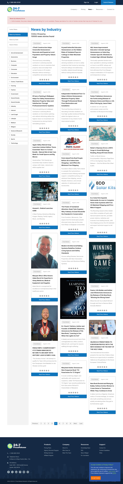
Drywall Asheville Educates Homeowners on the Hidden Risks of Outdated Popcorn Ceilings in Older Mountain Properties (71, 52)
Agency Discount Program (51, 450)
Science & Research (16, 131)
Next (75, 423)
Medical (13, 122)
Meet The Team (67, 453)
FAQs (100, 453)
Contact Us (110, 9)
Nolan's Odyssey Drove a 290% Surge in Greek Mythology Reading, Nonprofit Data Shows (101, 150)
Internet (13, 110)
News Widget (84, 453)
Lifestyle (13, 118)
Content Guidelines (104, 450)
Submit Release (108, 2)
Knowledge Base (85, 448)
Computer (14, 65)
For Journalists (85, 455)
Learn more (111, 471)
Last (81, 423)
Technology (14, 143)
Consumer (14, 69)
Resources (85, 444)
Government (14, 94)
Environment (14, 77)
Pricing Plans (47, 448)
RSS (82, 450)
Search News (13, 44)
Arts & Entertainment (17, 53)
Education (14, 73)
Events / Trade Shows (17, 81)
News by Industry (15, 34)
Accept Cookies (95, 478)
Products (47, 444)
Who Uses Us (66, 450)
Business (13, 61)
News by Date (13, 39)
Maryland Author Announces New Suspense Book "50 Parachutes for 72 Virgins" (71, 370)
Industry (13, 106)
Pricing (83, 9)
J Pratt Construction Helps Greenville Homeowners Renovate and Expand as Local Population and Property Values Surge (43, 52)
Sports (13, 139)
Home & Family (15, 98)
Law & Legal (14, 114)
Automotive (14, 57)
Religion (13, 126)
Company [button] (74, 9)
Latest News (13, 29)
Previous (35, 423)
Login (96, 2)
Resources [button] (99, 9)
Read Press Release (44, 83)
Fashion (13, 90)
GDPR (114, 473)
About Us (65, 448)
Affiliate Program (48, 455)
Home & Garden (15, 102)
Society (13, 135)
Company (66, 444)
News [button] (90, 9)
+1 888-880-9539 (14, 2)
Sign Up (86, 2)
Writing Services (48, 453)
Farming (13, 85)
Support (102, 444)
